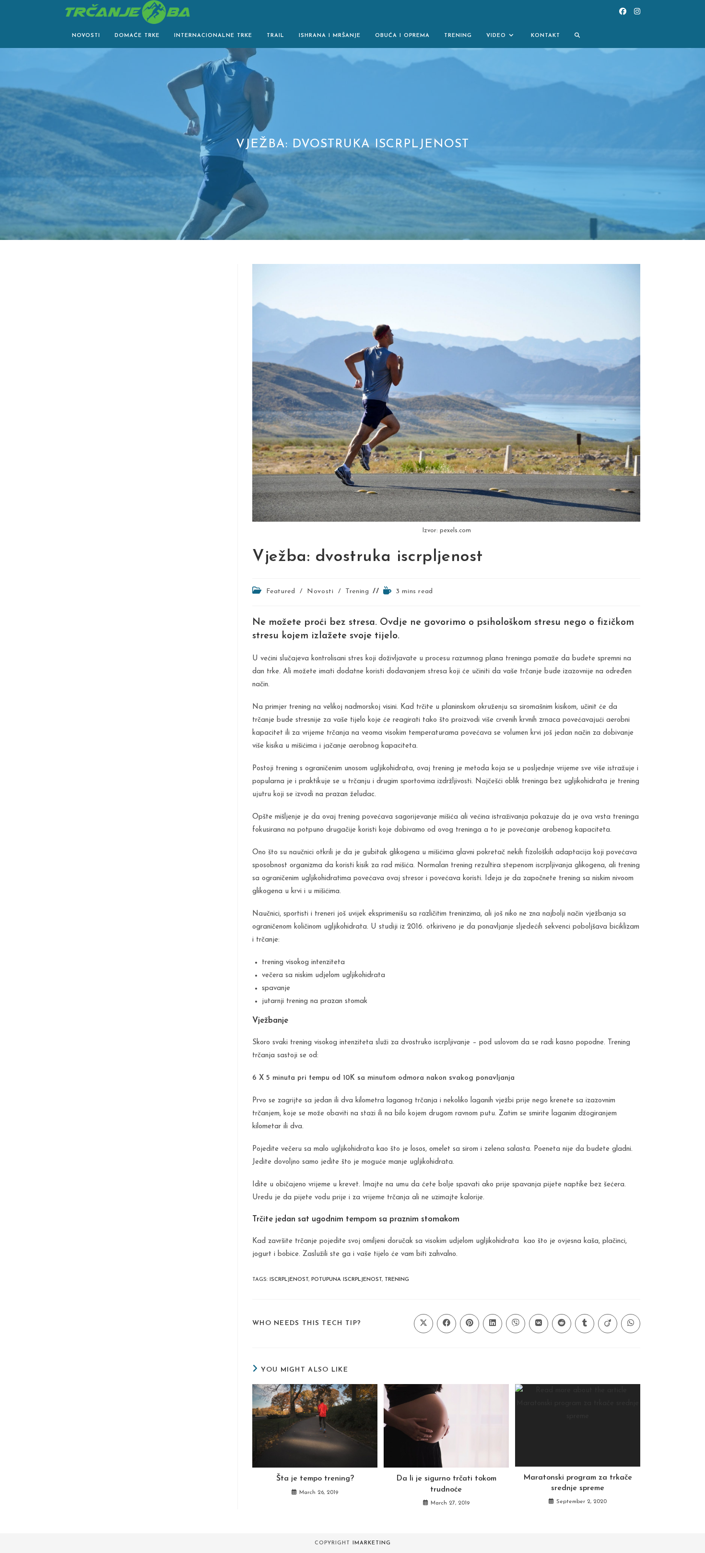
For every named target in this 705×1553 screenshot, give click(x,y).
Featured (280, 591)
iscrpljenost (289, 1279)
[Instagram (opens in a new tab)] (637, 12)
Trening (357, 591)
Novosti (320, 591)
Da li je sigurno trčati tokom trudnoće (446, 1484)
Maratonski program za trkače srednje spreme (577, 1483)
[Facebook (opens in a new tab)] (622, 12)
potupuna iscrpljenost (346, 1279)
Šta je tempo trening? (315, 1478)
